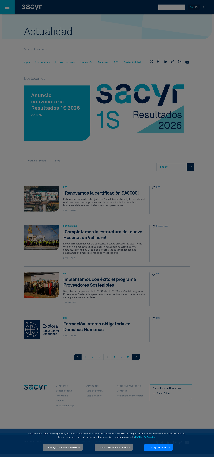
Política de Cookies (145, 437)
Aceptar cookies (160, 448)
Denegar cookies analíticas (64, 448)
